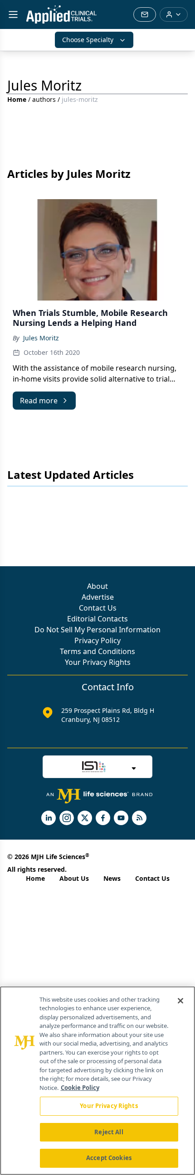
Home (16, 99)
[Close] (180, 1001)
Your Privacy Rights (98, 662)
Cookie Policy (80, 1088)
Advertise (98, 597)
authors (44, 99)
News (112, 878)
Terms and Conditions (97, 651)
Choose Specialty (87, 39)
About (97, 586)
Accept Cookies (109, 1158)
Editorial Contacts (97, 619)
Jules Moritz (41, 338)
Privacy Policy (97, 640)
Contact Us (98, 608)
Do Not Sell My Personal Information (97, 630)
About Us (74, 878)
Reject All (108, 1132)
